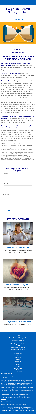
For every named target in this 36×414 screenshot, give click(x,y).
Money (18, 364)
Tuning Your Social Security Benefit (18, 322)
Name (6, 174)
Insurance (18, 361)
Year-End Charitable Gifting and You (18, 285)
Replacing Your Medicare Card (18, 247)
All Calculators (18, 371)
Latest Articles (18, 368)
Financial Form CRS (7, 373)
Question (6, 194)
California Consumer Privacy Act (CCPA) (14, 396)
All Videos (18, 370)
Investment (18, 357)
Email (6, 184)
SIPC (27, 404)
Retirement (18, 356)
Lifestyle (18, 366)
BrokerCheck (4, 377)
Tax (18, 363)
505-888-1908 (19, 19)
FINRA (23, 404)
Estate (18, 359)
